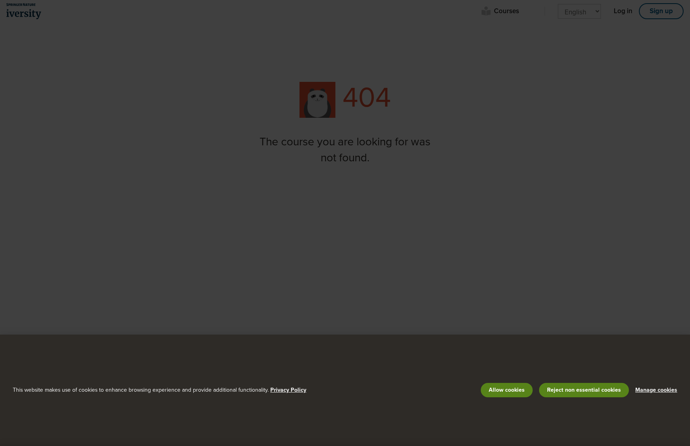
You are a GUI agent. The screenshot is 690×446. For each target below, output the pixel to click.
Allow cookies (507, 390)
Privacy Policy (288, 390)
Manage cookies (656, 390)
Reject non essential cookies (584, 390)
